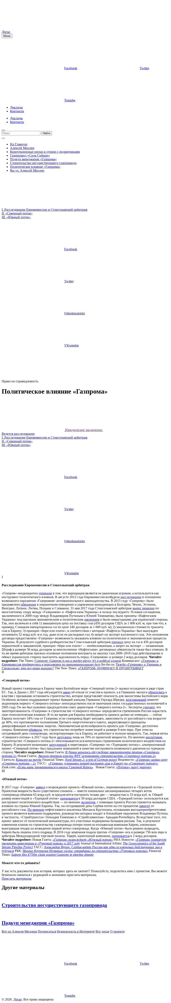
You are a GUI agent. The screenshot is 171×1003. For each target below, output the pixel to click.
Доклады (16, 107)
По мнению (36, 809)
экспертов (88, 802)
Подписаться (47, 931)
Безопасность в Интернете (76, 931)
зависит (144, 806)
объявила (35, 729)
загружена (64, 737)
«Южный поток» (16, 217)
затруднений (58, 744)
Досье (17, 999)
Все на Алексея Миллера (19, 931)
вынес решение (144, 608)
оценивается (69, 798)
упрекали (45, 593)
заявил (40, 787)
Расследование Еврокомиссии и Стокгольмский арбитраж (44, 209)
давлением (91, 619)
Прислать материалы (16, 878)
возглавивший (136, 699)
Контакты (17, 111)
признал (117, 642)
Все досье (102, 931)
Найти (46, 133)
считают (149, 707)
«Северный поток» (17, 213)
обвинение (28, 604)
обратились (156, 692)
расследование (131, 597)
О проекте (117, 931)
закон (66, 692)
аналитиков (154, 737)
